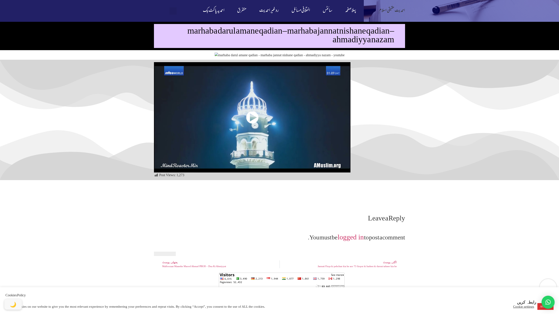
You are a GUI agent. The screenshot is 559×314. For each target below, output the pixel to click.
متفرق (241, 10)
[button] (173, 11)
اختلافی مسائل (301, 10)
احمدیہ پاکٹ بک (213, 10)
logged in (351, 237)
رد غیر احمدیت (269, 10)
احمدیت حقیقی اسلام (392, 10)
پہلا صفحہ (350, 10)
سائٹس (327, 10)
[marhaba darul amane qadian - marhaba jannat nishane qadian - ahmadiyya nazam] (252, 117)
